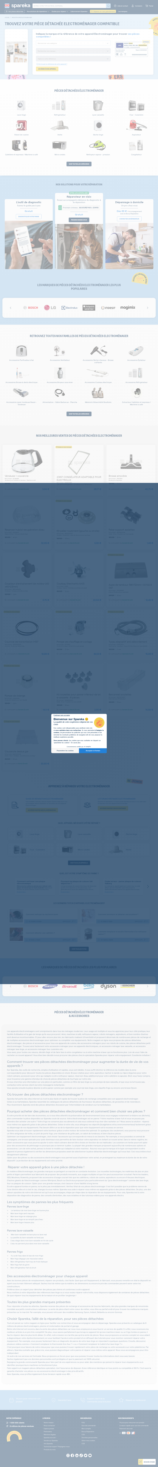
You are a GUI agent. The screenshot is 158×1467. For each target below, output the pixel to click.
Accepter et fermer (93, 751)
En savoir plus (76, 743)
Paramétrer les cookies (65, 751)
